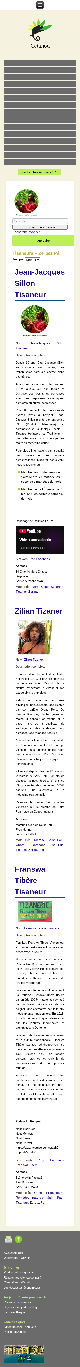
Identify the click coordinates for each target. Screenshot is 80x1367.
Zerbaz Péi (36, 849)
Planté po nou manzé (17, 1302)
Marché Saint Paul (48, 840)
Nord (35, 586)
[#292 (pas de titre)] (40, 162)
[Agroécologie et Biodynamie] (40, 63)
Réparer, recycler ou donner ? (23, 1277)
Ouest (20, 845)
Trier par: (18, 259)
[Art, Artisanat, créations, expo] (40, 127)
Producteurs (54, 1192)
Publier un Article (15, 1331)
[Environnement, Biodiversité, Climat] (40, 91)
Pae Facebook (40, 559)
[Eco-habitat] (40, 105)
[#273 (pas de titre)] (40, 134)
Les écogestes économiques (22, 1287)
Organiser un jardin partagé (21, 1307)
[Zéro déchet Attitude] (40, 84)
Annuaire (43, 240)
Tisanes (21, 591)
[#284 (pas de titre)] (40, 155)
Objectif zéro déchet (17, 1282)
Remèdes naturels (47, 845)
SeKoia (25, 1257)
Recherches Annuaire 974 (39, 172)
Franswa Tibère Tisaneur (30, 880)
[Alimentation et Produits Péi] (40, 70)
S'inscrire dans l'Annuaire (20, 1327)
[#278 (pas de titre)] (40, 141)
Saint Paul (55, 1197)
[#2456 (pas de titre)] (40, 112)
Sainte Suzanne (52, 586)
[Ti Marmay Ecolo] (40, 119)
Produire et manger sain (19, 1272)
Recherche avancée (26, 232)
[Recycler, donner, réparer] (40, 77)
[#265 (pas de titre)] (40, 98)
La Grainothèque (14, 1312)
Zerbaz (33, 591)
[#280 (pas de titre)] (40, 148)
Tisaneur (22, 1202)
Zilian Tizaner (38, 611)
